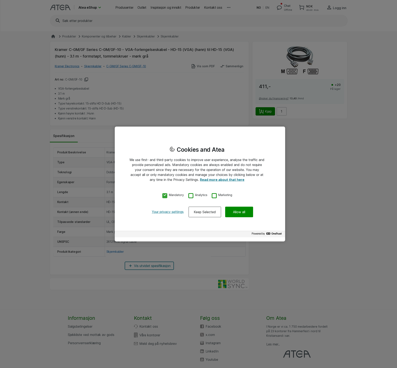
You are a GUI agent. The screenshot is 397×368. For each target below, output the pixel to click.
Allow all (239, 212)
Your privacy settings (168, 211)
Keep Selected (205, 212)
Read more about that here (222, 180)
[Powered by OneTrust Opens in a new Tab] (267, 234)
